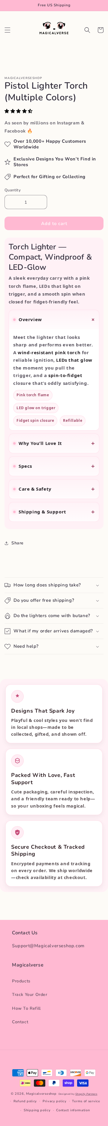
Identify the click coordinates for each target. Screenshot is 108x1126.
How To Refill (26, 1008)
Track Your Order (29, 994)
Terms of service (86, 1101)
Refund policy (25, 1101)
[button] (19, 111)
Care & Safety (57, 489)
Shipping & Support (57, 512)
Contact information (73, 1110)
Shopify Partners (86, 1094)
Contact (20, 1022)
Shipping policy (37, 1110)
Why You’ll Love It (57, 443)
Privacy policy (55, 1101)
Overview (58, 319)
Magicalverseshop (41, 1093)
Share (17, 543)
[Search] (87, 30)
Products (21, 981)
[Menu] (7, 30)
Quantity (12, 190)
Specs (57, 466)
